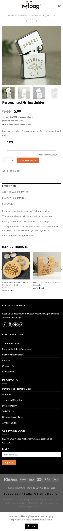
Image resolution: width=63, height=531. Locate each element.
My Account (8, 371)
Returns (6, 360)
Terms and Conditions (13, 400)
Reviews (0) (7, 204)
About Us (7, 394)
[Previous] (7, 55)
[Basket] (59, 5)
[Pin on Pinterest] (18, 171)
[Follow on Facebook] (4, 324)
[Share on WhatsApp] (4, 171)
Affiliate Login (9, 422)
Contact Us (8, 366)
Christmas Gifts (36, 15)
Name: (10, 141)
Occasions (22, 15)
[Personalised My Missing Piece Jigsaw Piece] (47, 265)
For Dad (51, 15)
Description (9, 186)
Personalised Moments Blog (16, 388)
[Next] (56, 55)
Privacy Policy (9, 405)
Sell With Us (8, 411)
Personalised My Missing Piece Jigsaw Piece (46, 283)
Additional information (15, 192)
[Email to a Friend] (14, 171)
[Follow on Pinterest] (15, 324)
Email (5, 449)
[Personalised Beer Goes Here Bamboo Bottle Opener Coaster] (16, 265)
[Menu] (4, 5)
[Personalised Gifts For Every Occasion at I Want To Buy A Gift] (31, 5)
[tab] (31, 186)
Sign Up (9, 462)
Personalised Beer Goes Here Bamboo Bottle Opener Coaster (15, 285)
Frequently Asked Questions (16, 349)
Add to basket (28, 160)
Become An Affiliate (12, 416)
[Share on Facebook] (7, 171)
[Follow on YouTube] (20, 324)
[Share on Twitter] (11, 171)
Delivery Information (14, 198)
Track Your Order (11, 343)
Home (11, 15)
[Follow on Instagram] (10, 324)
